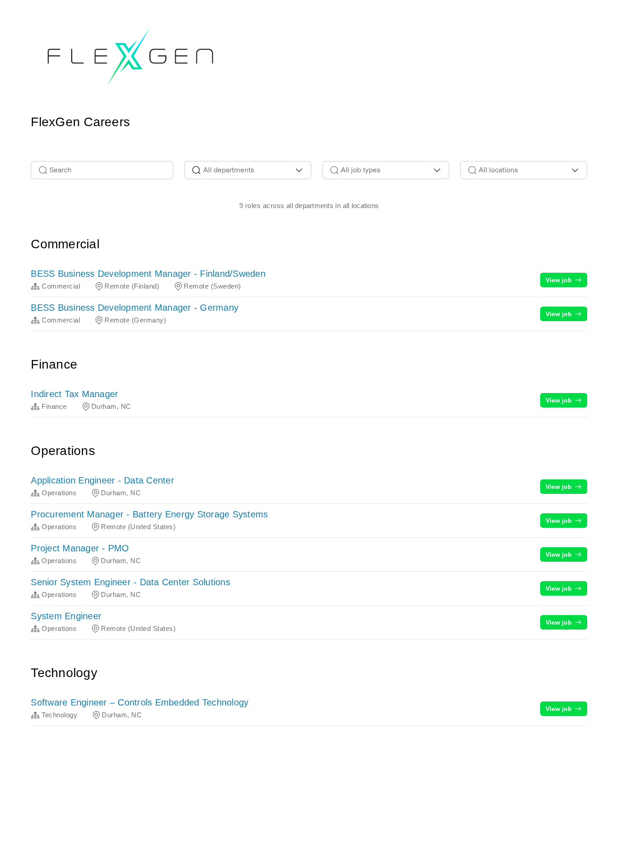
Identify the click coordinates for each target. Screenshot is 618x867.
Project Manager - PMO (80, 548)
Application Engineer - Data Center (102, 480)
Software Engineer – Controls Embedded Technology (139, 702)
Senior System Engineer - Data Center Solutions (130, 582)
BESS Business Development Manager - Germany (134, 308)
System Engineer (66, 616)
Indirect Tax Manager (74, 394)
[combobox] (247, 170)
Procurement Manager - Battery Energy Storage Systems (149, 514)
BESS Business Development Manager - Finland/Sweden (148, 274)
